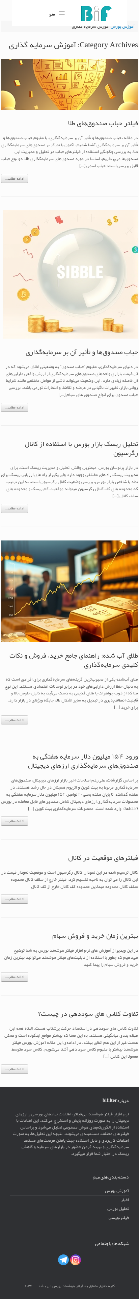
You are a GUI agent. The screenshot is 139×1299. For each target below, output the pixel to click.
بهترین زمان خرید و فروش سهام (95, 935)
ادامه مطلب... (14, 178)
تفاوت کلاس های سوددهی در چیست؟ (88, 1013)
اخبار (125, 1199)
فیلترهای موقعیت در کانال (103, 857)
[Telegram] (63, 1259)
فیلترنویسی (119, 1217)
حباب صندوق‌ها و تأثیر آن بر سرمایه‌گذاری (82, 351)
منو (52, 14)
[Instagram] (75, 1259)
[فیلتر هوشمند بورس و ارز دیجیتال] (96, 13)
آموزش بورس (117, 1190)
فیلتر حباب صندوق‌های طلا (103, 123)
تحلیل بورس (118, 1208)
